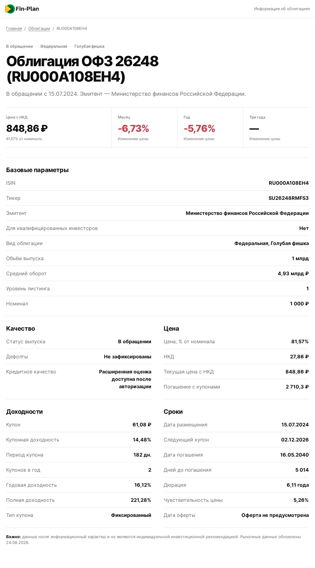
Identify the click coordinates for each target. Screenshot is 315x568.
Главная (14, 28)
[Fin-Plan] (22, 9)
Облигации (39, 28)
